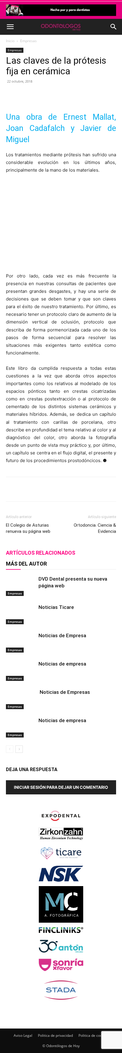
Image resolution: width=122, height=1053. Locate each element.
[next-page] (19, 749)
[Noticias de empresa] (21, 671)
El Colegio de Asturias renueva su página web (28, 528)
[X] (44, 95)
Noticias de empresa (62, 664)
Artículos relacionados (40, 553)
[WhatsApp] (58, 95)
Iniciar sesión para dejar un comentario (61, 787)
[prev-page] (9, 749)
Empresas (28, 40)
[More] (85, 95)
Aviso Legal (23, 1035)
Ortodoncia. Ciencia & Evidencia (95, 528)
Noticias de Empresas (64, 692)
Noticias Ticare (56, 607)
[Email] (71, 95)
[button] (10, 27)
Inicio (10, 40)
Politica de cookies (93, 1035)
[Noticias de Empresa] (21, 642)
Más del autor (26, 564)
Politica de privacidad (55, 1035)
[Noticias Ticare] (21, 614)
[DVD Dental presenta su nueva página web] (21, 586)
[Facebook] (30, 95)
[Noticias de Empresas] (21, 699)
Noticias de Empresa (62, 635)
